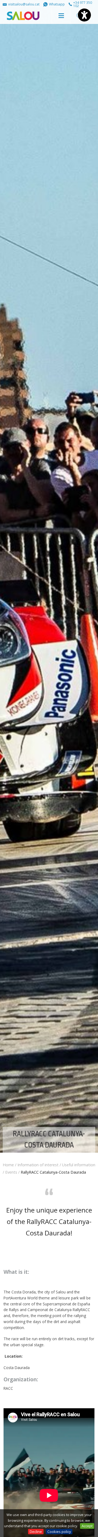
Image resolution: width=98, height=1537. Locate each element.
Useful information (78, 1164)
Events (11, 1172)
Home (8, 1164)
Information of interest (38, 1164)
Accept (87, 1525)
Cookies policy (59, 1531)
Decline (36, 1531)
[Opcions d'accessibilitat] (84, 15)
